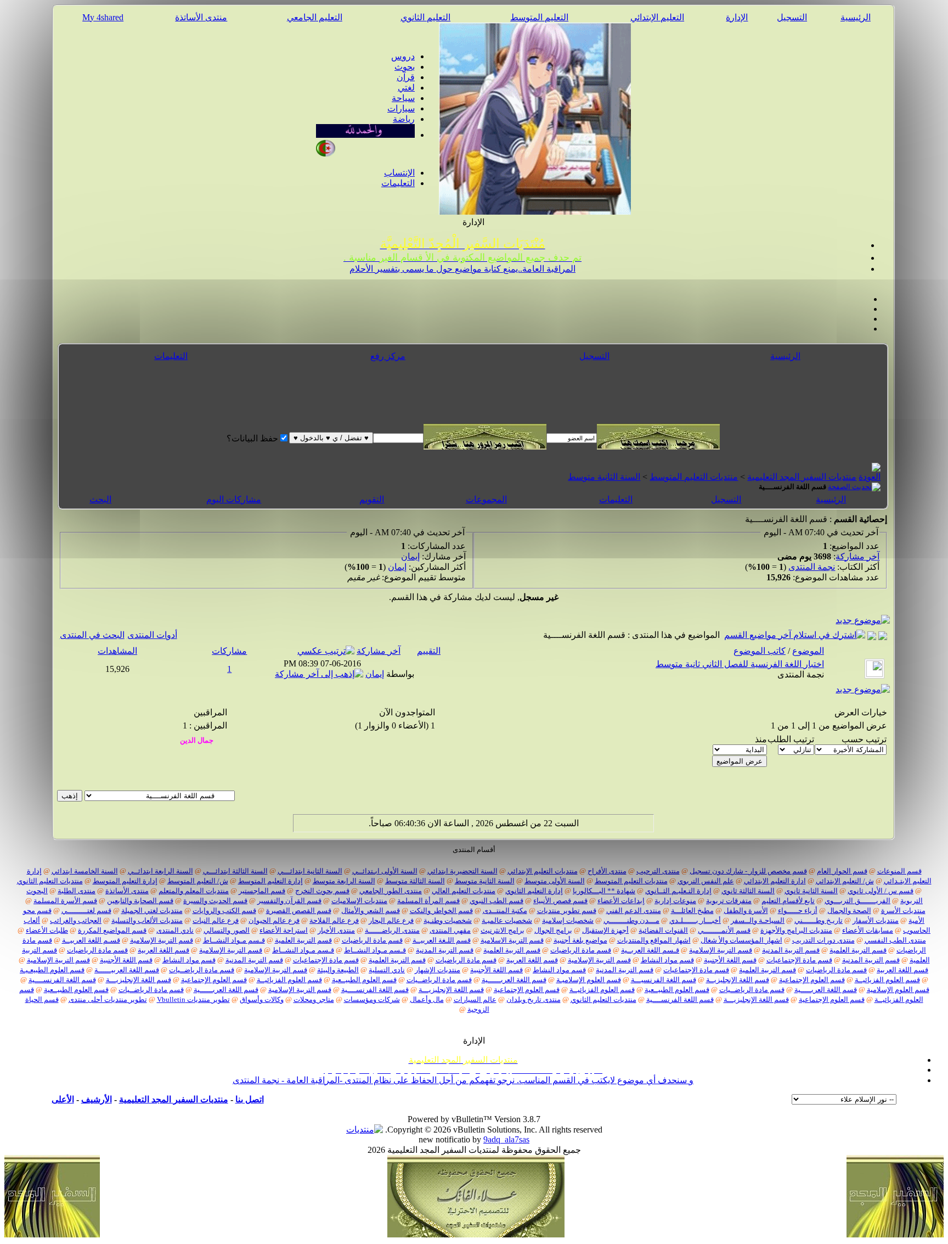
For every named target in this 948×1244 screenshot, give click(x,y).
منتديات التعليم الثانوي (50, 881)
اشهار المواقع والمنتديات (654, 940)
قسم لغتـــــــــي (86, 910)
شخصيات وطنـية (448, 920)
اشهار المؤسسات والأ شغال (741, 940)
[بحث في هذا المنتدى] (882, 635)
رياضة (404, 119)
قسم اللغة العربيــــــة (126, 970)
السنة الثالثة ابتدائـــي (235, 871)
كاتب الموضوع (759, 650)
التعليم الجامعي (314, 17)
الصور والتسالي (227, 930)
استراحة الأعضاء (283, 930)
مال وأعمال (427, 999)
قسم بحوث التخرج (322, 891)
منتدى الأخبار (336, 930)
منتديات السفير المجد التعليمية (801, 476)
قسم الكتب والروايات (224, 910)
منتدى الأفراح (607, 871)
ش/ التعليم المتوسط (197, 881)
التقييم (429, 650)
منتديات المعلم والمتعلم (194, 891)
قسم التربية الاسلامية (512, 940)
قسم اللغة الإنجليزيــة (737, 980)
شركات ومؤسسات (372, 999)
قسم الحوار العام (842, 871)
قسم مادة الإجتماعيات (799, 960)
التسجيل (792, 17)
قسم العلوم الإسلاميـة (588, 980)
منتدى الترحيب (658, 871)
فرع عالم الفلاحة (334, 920)
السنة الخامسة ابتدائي (85, 871)
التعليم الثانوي (425, 17)
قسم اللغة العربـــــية (825, 989)
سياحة (403, 98)
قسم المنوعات (899, 871)
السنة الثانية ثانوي (811, 891)
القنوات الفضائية (663, 930)
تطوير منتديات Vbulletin (193, 999)
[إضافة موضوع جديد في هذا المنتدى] (871, 635)
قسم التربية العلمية (303, 940)
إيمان (410, 556)
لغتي (406, 87)
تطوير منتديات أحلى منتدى (108, 999)
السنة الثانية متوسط (604, 476)
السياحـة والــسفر (758, 920)
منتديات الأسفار (876, 920)
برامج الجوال (553, 930)
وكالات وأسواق (262, 999)
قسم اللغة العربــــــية (514, 980)
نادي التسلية (387, 970)
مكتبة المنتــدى (505, 910)
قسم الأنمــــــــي (724, 930)
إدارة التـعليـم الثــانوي (678, 891)
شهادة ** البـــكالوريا (604, 891)
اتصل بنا (249, 1099)
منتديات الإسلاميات (359, 900)
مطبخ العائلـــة (692, 910)
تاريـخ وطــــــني (818, 920)
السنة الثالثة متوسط (415, 881)
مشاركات (229, 650)
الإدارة (737, 17)
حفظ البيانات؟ (252, 438)
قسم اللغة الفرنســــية (62, 980)
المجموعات (486, 499)
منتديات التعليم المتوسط (694, 476)
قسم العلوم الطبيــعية (364, 980)
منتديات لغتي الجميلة (152, 910)
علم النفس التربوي (706, 881)
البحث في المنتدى (92, 635)
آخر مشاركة (857, 556)
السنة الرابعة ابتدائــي (160, 871)
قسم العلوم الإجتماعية (812, 980)
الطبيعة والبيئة (338, 970)
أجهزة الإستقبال (605, 930)
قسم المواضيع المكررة (112, 930)
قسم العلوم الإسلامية (898, 989)
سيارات (401, 108)
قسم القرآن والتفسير (289, 900)
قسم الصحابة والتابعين (140, 900)
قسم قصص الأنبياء (560, 900)
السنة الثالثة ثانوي (748, 891)
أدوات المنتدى (152, 635)
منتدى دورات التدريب (823, 940)
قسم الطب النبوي (496, 900)
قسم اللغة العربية (163, 950)
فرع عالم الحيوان (274, 920)
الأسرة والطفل (746, 910)
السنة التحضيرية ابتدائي (462, 871)
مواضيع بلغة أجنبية (580, 940)
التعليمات (398, 183)
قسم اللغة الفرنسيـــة (663, 980)
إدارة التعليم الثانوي (534, 891)
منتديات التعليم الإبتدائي (542, 871)
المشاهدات (117, 650)
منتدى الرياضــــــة (392, 930)
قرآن (406, 77)
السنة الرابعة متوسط (344, 881)
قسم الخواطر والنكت (441, 910)
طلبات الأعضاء (47, 930)
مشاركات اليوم (233, 499)
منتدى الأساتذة (201, 17)
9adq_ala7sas (506, 1139)
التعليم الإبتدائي (657, 17)
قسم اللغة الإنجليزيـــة (138, 980)
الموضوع (808, 650)
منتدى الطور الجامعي (390, 891)
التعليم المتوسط (539, 17)
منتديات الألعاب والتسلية (147, 920)
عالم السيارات (475, 999)
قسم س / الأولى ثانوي (880, 891)
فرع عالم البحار (391, 920)
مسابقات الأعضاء (867, 930)
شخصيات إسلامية (568, 920)
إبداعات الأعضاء (621, 900)
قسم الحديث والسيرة (215, 900)
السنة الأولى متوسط (554, 881)
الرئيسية (855, 17)
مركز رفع (387, 356)
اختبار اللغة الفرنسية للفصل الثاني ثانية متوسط (740, 664)
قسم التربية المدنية (791, 950)
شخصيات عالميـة (507, 920)
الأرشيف (96, 1099)
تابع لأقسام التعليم (788, 900)
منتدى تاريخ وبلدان (533, 999)
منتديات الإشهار (437, 970)
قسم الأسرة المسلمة (65, 900)
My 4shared (102, 17)
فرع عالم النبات (216, 920)
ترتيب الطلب (791, 739)
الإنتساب (399, 172)
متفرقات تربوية (729, 900)
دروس (403, 56)
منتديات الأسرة (903, 910)
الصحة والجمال (849, 910)
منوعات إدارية (675, 900)
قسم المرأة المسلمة (428, 900)
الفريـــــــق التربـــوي (857, 900)
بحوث (404, 66)
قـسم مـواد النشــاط (234, 940)
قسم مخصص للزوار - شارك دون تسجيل (748, 871)
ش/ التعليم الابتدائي (845, 881)
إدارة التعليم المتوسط (270, 881)
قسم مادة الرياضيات (372, 940)
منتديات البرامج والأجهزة (796, 930)
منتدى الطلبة (76, 891)
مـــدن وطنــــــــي (631, 920)
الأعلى (63, 1099)
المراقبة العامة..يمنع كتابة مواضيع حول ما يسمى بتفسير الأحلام (462, 268)
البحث (100, 499)
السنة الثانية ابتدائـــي (310, 871)
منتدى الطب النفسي (895, 940)
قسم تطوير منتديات (566, 910)
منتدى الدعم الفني (633, 910)
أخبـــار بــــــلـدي (695, 920)
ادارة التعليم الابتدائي (775, 881)
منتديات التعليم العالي (463, 891)
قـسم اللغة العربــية (650, 950)
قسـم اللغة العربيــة (91, 940)
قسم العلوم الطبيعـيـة (52, 970)
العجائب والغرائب (75, 920)
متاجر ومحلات (314, 999)
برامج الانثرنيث (502, 930)
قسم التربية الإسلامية (161, 940)
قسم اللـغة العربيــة (442, 940)
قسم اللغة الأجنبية (730, 960)
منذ (761, 739)
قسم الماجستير (262, 891)
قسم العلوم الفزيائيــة (887, 980)
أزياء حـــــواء (797, 910)
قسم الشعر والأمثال (370, 910)
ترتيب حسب (864, 739)
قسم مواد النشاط (667, 960)
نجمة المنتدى (811, 566)
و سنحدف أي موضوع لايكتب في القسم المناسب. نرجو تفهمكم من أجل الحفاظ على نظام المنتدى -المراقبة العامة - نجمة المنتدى (463, 1080)
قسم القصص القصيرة (298, 910)
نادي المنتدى (175, 930)
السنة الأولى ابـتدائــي (384, 871)
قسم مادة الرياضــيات (201, 970)
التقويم (371, 499)
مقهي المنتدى (450, 930)
